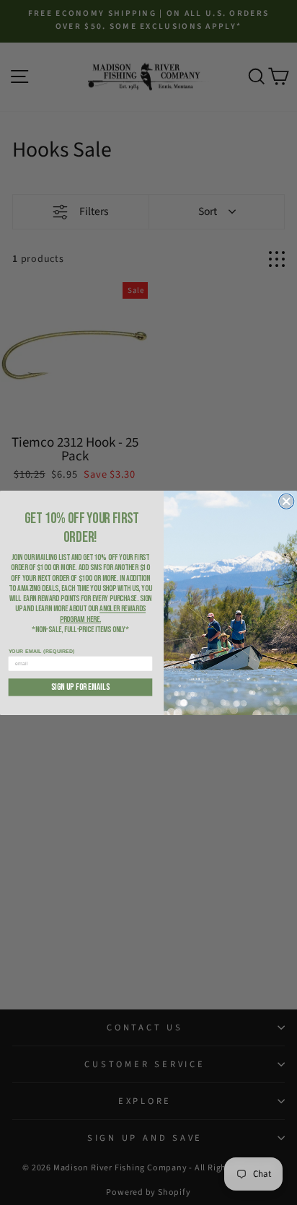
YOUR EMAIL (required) (42, 651)
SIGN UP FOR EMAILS (80, 686)
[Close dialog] (286, 501)
